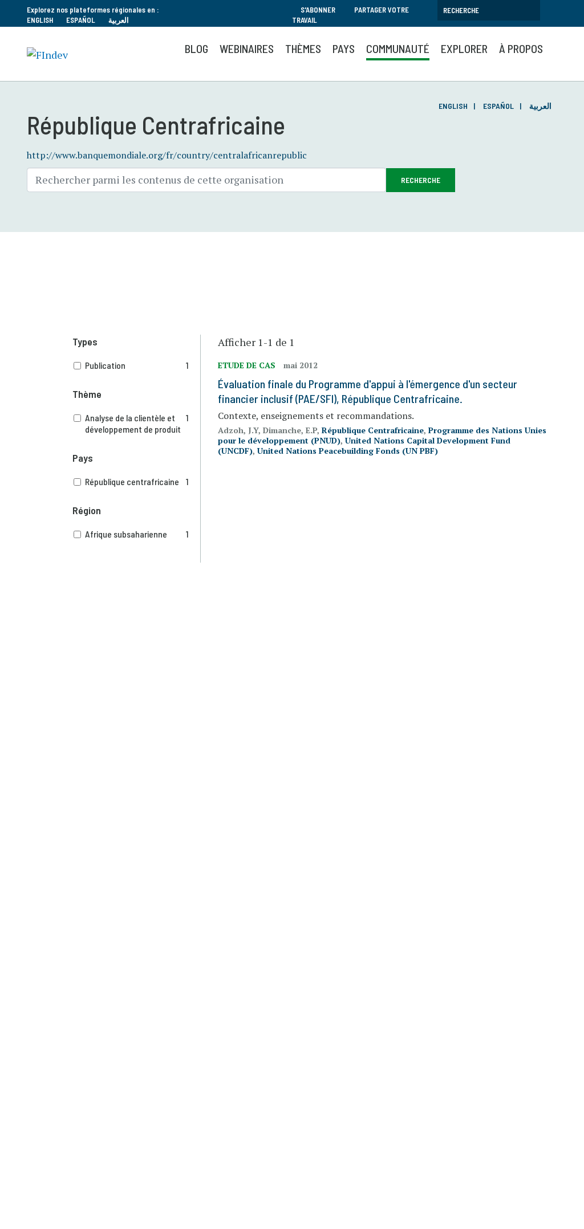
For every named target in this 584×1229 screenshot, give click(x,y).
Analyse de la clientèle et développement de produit (137, 423)
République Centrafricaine (373, 430)
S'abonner (318, 9)
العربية (118, 20)
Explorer (464, 48)
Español (80, 20)
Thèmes (303, 48)
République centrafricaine (137, 481)
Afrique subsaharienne (137, 533)
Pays (343, 48)
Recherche (420, 180)
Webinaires (247, 48)
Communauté (397, 48)
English (40, 20)
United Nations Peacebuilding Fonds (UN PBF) (347, 450)
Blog (196, 48)
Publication (137, 365)
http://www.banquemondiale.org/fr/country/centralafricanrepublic (167, 155)
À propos (521, 48)
